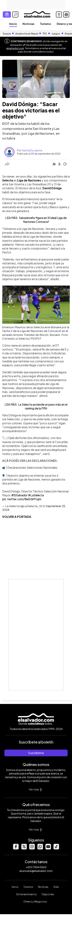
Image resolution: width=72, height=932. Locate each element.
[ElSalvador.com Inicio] (37, 14)
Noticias (28, 23)
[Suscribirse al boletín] (7, 14)
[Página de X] (24, 848)
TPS (44, 33)
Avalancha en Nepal (26, 33)
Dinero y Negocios (35, 901)
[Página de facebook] (16, 848)
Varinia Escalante (32, 150)
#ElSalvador (19, 495)
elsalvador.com (15, 48)
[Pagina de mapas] (59, 14)
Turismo (45, 23)
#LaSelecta (36, 495)
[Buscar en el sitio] (15, 14)
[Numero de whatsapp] (40, 848)
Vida (56, 886)
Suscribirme (36, 753)
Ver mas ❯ (35, 789)
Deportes (48, 894)
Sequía (7, 33)
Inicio (13, 23)
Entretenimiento (26, 894)
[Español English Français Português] (66, 14)
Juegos (56, 33)
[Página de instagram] (32, 848)
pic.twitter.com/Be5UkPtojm (21, 499)
